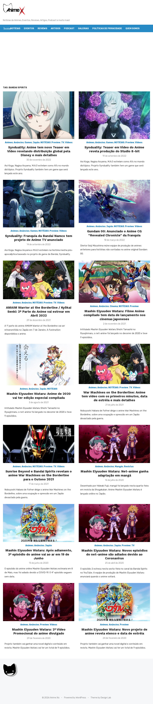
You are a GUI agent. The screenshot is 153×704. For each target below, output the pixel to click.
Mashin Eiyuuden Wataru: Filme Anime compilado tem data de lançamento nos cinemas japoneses (114, 315)
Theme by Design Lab (101, 697)
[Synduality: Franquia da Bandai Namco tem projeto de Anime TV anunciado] (38, 203)
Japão (36, 142)
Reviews (42, 28)
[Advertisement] (76, 59)
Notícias (15, 28)
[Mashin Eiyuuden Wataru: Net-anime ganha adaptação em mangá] (114, 444)
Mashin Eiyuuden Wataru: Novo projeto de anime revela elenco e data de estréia (114, 631)
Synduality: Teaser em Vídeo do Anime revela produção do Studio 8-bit (114, 149)
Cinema (114, 306)
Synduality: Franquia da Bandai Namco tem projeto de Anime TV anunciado (38, 238)
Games (28, 142)
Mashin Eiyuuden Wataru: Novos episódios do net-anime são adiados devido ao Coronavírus (114, 554)
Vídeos (68, 142)
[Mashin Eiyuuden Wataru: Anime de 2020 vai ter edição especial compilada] (38, 364)
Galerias (83, 28)
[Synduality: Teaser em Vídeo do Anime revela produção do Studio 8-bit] (114, 115)
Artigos (55, 28)
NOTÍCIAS (45, 142)
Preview (56, 142)
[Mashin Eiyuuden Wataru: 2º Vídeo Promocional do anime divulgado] (38, 602)
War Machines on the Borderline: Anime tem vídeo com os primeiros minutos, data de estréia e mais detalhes (114, 396)
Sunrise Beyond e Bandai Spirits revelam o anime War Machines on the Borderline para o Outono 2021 (39, 475)
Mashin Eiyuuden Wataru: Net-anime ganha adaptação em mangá (114, 473)
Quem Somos (133, 28)
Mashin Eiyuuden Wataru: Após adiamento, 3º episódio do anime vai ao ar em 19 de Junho (38, 554)
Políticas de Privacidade (107, 28)
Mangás (119, 466)
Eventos (29, 28)
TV (62, 142)
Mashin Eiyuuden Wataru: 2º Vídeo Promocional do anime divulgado (38, 631)
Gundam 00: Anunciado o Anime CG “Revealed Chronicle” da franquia (114, 233)
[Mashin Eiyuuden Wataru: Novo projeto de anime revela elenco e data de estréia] (114, 602)
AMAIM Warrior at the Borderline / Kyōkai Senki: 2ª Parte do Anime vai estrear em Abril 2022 (38, 311)
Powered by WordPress (75, 697)
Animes (9, 142)
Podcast (69, 28)
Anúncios (19, 142)
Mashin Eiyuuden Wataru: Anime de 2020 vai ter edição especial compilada (39, 395)
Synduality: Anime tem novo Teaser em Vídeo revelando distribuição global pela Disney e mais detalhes (38, 151)
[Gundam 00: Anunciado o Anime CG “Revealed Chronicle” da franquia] (114, 201)
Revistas (129, 466)
